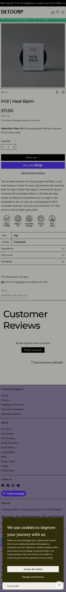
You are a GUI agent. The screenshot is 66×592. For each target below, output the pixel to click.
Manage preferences (33, 576)
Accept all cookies (33, 569)
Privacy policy (13, 586)
